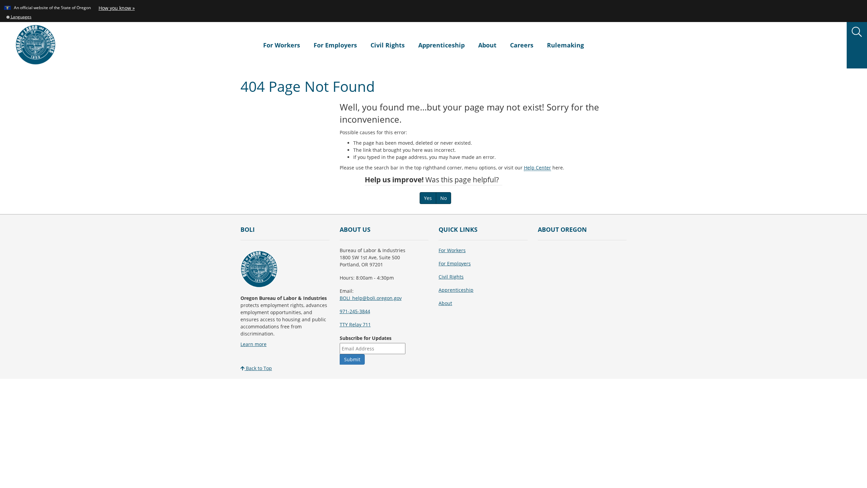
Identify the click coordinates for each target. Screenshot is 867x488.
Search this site (115, 83)
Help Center (537, 167)
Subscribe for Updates (366, 338)
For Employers (335, 45)
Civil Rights (388, 45)
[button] (18, 16)
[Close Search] (770, 68)
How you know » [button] (117, 8)
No (443, 198)
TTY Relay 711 (355, 324)
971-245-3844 (355, 311)
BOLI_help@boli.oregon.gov (371, 298)
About (487, 45)
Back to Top (258, 368)
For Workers (281, 45)
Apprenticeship (441, 45)
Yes (428, 198)
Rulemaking (565, 45)
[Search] (857, 32)
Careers (521, 45)
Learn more (253, 344)
